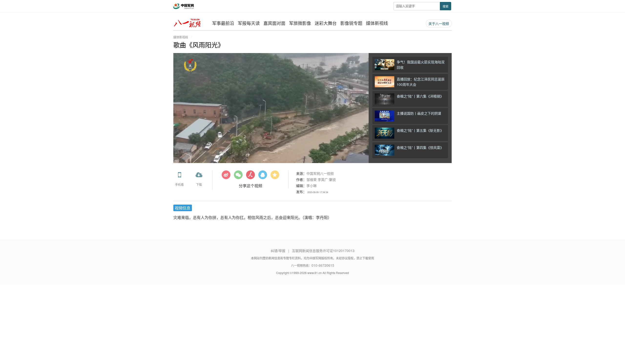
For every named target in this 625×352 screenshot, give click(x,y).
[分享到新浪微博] (226, 176)
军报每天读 (249, 23)
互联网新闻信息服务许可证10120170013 (323, 250)
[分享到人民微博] (250, 176)
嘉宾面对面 (274, 23)
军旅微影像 (300, 23)
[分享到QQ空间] (275, 176)
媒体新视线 (377, 23)
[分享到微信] (238, 176)
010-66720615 (323, 265)
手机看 (179, 184)
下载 (199, 184)
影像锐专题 (351, 23)
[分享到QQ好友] (263, 176)
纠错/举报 (278, 250)
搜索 (445, 6)
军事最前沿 (223, 23)
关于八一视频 (438, 23)
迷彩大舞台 (326, 23)
